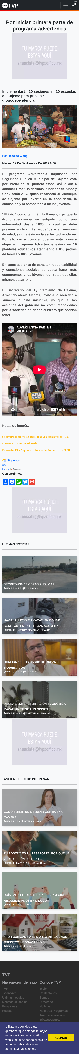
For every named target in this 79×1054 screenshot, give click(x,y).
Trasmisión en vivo (52, 1015)
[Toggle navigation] (65, 5)
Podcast (7, 1010)
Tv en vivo (9, 993)
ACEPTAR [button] (61, 1037)
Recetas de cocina (14, 1001)
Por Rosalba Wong (14, 155)
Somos (44, 997)
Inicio (43, 988)
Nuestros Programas (54, 1010)
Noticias (45, 1006)
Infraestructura (50, 1019)
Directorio (46, 1001)
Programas (9, 1006)
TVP (5, 988)
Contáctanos (48, 993)
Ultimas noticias (13, 997)
